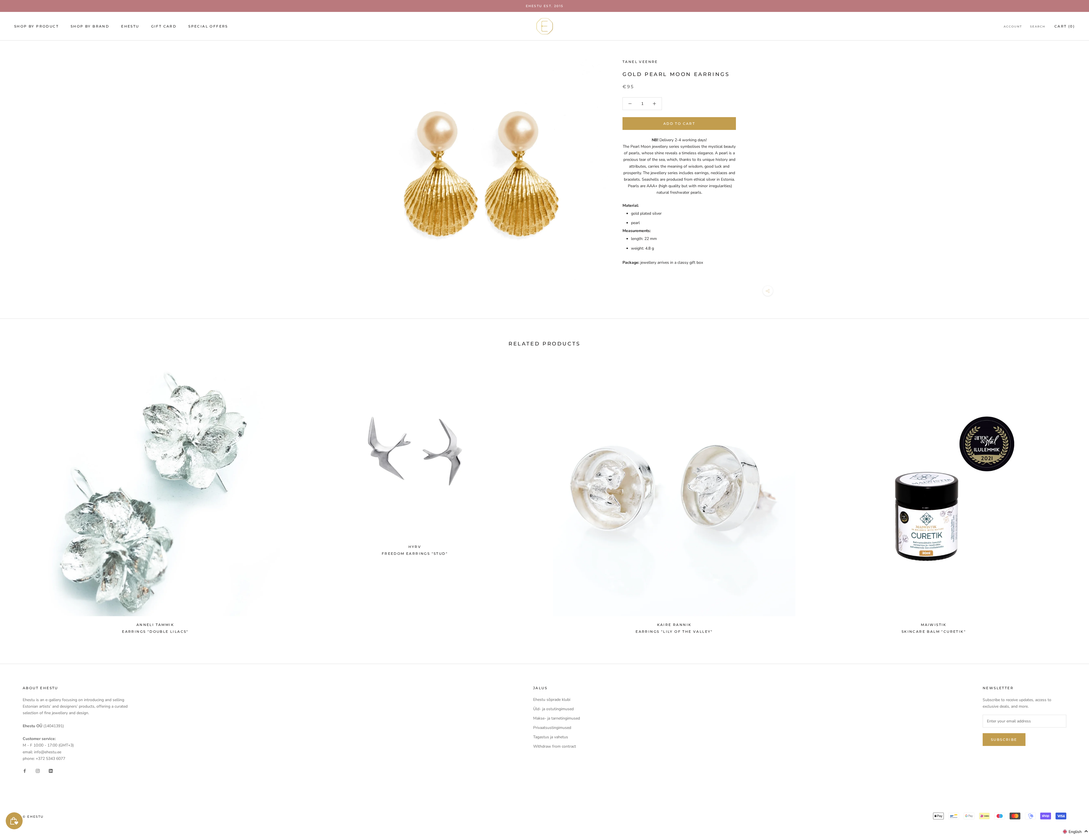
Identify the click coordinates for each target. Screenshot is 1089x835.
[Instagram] (38, 770)
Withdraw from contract (554, 746)
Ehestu (130, 26)
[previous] (17, 498)
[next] (1071, 498)
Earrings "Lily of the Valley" (674, 631)
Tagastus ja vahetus (550, 737)
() (1064, 26)
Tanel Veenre (640, 62)
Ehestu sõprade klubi (551, 699)
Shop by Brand (90, 26)
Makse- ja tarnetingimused (556, 718)
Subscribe (1004, 739)
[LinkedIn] (51, 770)
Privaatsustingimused (552, 727)
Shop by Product (36, 26)
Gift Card (164, 26)
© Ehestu (33, 817)
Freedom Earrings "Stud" (415, 553)
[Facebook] (25, 770)
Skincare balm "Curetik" (934, 631)
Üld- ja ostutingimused (553, 709)
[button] (1075, 831)
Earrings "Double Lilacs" (155, 631)
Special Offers (208, 26)
